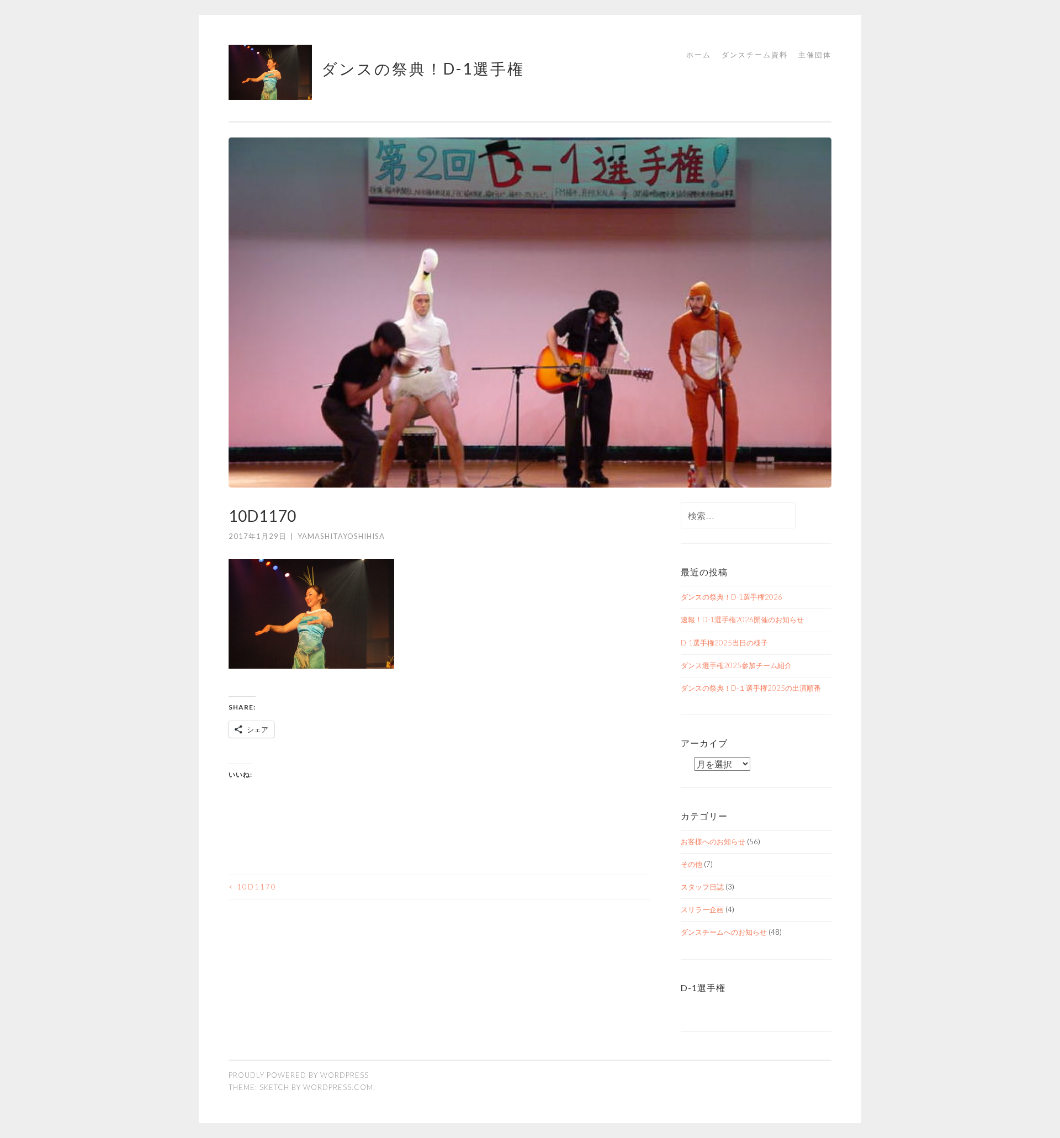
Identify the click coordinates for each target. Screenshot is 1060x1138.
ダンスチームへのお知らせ (724, 932)
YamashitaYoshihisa (341, 536)
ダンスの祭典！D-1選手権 (422, 68)
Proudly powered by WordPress (299, 1075)
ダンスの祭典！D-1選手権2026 (731, 596)
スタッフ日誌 (702, 886)
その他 (691, 864)
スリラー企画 (702, 909)
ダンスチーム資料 (755, 54)
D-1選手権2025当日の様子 (724, 642)
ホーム (698, 54)
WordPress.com (338, 1087)
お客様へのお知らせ (713, 841)
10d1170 (253, 886)
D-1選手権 (703, 987)
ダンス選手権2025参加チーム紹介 (736, 665)
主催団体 (814, 54)
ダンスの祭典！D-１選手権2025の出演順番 (751, 688)
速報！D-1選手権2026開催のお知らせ (742, 619)
